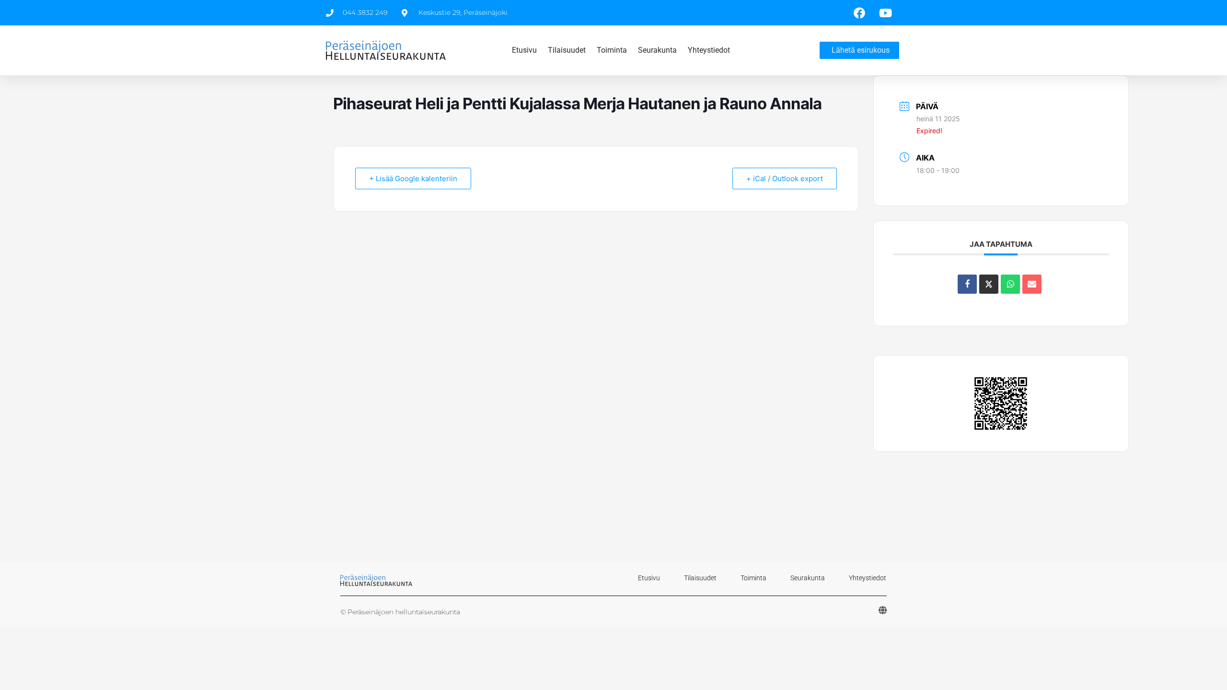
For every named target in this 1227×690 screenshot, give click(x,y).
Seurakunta (657, 50)
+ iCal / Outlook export (784, 178)
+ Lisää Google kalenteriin (413, 178)
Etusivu (524, 50)
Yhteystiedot (709, 50)
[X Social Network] (988, 284)
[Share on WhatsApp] (1010, 284)
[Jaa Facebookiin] (967, 284)
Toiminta (612, 50)
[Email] (1032, 284)
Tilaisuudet (567, 50)
